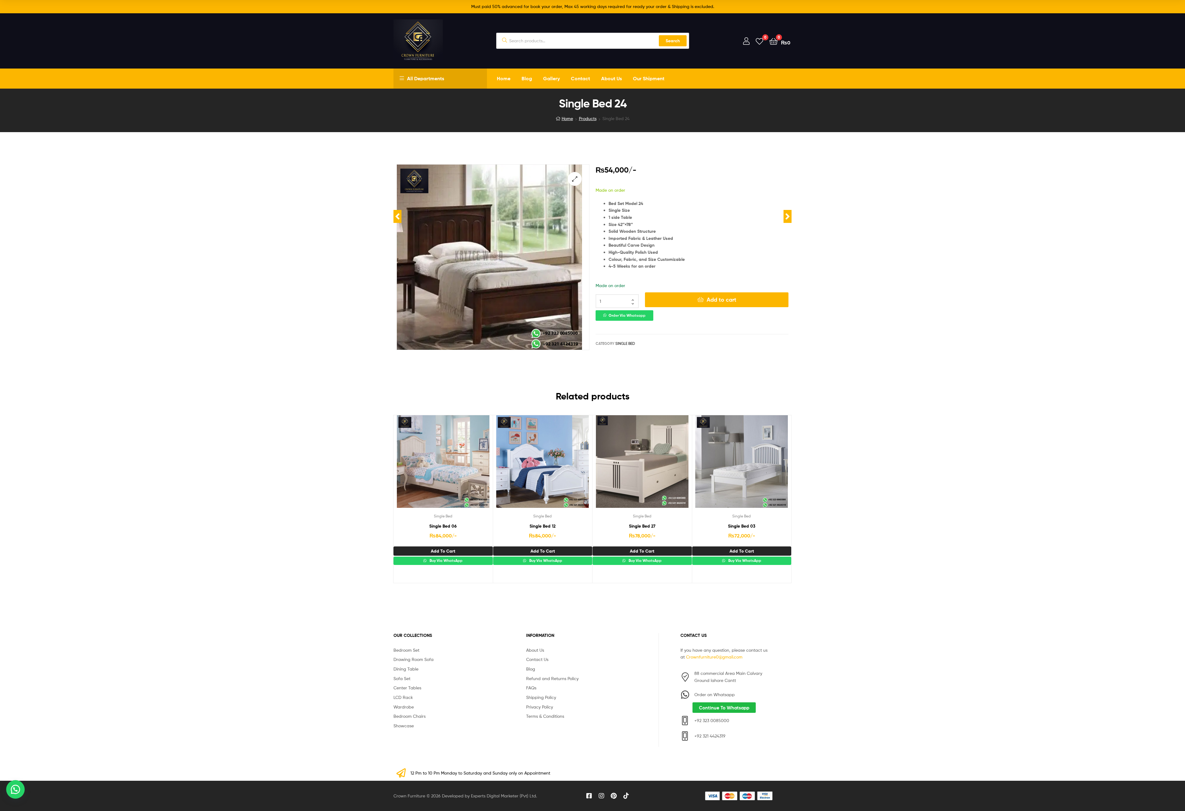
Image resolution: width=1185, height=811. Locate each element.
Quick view (458, 466)
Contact (580, 78)
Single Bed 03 (741, 526)
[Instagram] (601, 796)
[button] (575, 179)
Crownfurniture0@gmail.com (714, 656)
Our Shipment (648, 78)
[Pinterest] (614, 796)
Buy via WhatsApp (446, 560)
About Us (611, 78)
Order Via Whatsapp (627, 315)
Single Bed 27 (642, 526)
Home (503, 78)
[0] (759, 41)
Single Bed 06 (443, 526)
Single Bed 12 (542, 526)
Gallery (551, 78)
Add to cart (721, 299)
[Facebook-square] (589, 796)
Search (673, 41)
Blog (527, 78)
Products (588, 118)
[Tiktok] (626, 796)
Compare (443, 466)
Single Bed (625, 343)
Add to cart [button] (443, 551)
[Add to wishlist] (427, 466)
